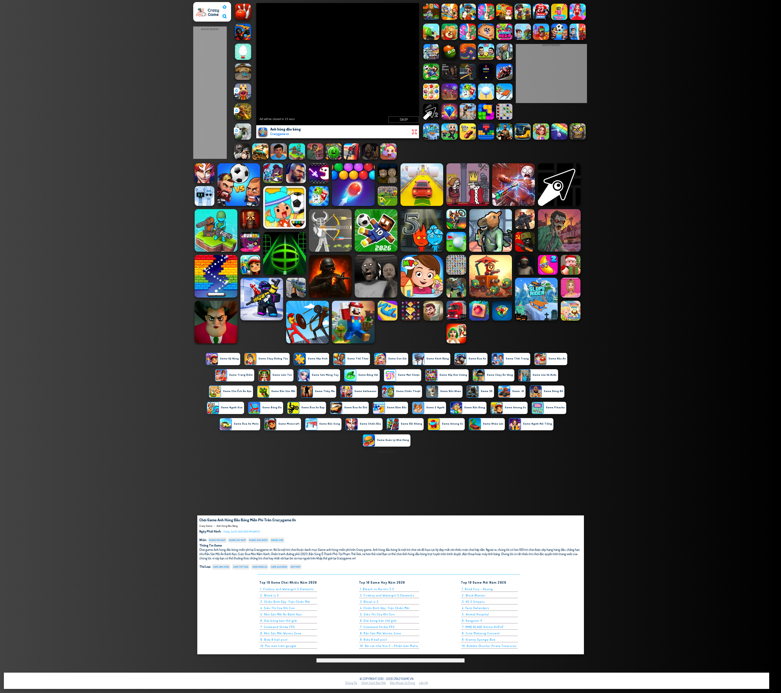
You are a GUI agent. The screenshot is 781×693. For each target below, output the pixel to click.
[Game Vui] (225, 7)
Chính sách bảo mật (373, 683)
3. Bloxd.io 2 (369, 602)
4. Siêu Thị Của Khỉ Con (277, 608)
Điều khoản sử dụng (402, 683)
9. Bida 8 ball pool (274, 639)
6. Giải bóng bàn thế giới (278, 621)
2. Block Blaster (473, 595)
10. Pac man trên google (278, 646)
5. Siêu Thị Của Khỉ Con (377, 614)
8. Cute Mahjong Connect (481, 633)
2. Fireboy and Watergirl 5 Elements (387, 595)
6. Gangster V (472, 621)
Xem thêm (295, 566)
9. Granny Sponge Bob (478, 639)
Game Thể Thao (240, 566)
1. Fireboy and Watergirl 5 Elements (287, 589)
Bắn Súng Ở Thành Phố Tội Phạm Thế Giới (335, 554)
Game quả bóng (279, 566)
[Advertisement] (210, 93)
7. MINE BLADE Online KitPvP (483, 627)
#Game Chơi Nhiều (258, 540)
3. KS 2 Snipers (473, 602)
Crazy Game (202, 5)
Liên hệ (423, 683)
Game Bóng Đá (259, 566)
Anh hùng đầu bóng (227, 525)
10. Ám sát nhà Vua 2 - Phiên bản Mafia (389, 646)
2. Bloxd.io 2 (269, 595)
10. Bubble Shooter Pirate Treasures (489, 646)
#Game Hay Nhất (237, 540)
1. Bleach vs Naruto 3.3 (377, 589)
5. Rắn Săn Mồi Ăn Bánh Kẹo (281, 614)
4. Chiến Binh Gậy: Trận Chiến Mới (385, 608)
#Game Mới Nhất (217, 540)
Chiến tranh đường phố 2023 (289, 554)
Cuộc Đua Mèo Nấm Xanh (254, 554)
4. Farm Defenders (475, 608)
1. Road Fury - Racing (477, 589)
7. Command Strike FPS (277, 627)
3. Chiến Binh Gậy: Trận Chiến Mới (285, 602)
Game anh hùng (221, 566)
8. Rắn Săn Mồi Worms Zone (281, 633)
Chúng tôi (351, 683)
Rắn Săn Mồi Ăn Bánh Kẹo (221, 554)
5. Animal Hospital (475, 614)
